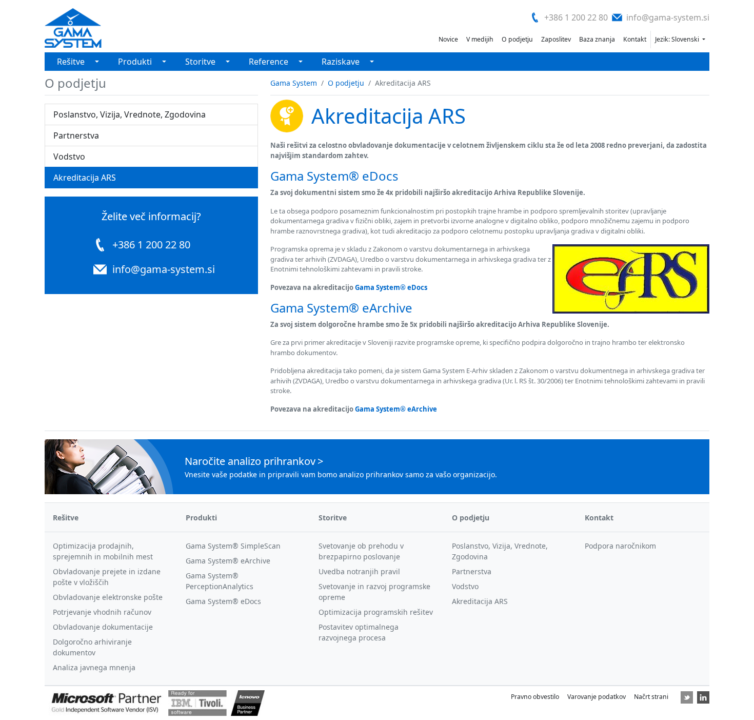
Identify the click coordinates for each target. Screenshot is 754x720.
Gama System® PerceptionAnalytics (219, 581)
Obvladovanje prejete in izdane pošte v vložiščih (107, 577)
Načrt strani (651, 696)
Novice (448, 39)
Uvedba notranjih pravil (359, 571)
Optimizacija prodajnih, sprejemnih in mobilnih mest (103, 551)
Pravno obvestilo (535, 696)
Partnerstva (76, 135)
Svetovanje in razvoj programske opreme (374, 591)
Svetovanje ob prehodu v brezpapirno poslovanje (361, 551)
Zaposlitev (556, 39)
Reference (268, 61)
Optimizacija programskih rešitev (376, 612)
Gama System (293, 83)
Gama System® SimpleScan (233, 546)
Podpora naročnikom (620, 546)
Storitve (200, 61)
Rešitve (71, 61)
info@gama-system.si (667, 17)
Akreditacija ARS (84, 177)
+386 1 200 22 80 (576, 17)
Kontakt (634, 39)
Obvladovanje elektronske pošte (108, 597)
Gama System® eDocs (391, 287)
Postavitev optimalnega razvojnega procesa (359, 632)
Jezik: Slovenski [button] (678, 39)
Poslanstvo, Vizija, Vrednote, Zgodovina (129, 114)
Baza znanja (597, 39)
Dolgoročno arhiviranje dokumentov (92, 647)
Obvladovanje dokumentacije (103, 627)
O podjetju (517, 39)
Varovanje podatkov (596, 696)
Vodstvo (69, 156)
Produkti (135, 61)
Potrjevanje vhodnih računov (102, 612)
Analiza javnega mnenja (94, 667)
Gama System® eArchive (396, 409)
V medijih (479, 39)
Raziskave (341, 61)
